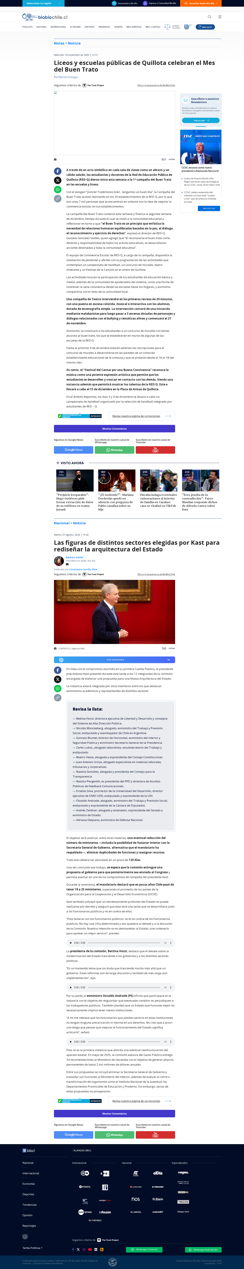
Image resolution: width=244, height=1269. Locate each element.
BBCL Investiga (134, 26)
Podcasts (27, 26)
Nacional (42, 26)
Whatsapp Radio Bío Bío (205, 1249)
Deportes (89, 26)
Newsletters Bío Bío (127, 3)
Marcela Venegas (68, 77)
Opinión (118, 26)
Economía (75, 26)
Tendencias (104, 26)
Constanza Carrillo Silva (83, 569)
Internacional (58, 26)
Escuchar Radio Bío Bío (201, 3)
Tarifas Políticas (31, 1247)
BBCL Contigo (153, 26)
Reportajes (29, 1226)
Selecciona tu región (39, 3)
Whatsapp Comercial (146, 1249)
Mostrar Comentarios (114, 428)
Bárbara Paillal (74, 557)
